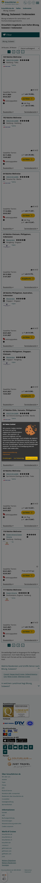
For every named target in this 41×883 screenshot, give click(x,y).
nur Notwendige (19, 458)
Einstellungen (7, 458)
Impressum (6, 454)
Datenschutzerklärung (10, 452)
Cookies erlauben (31, 458)
